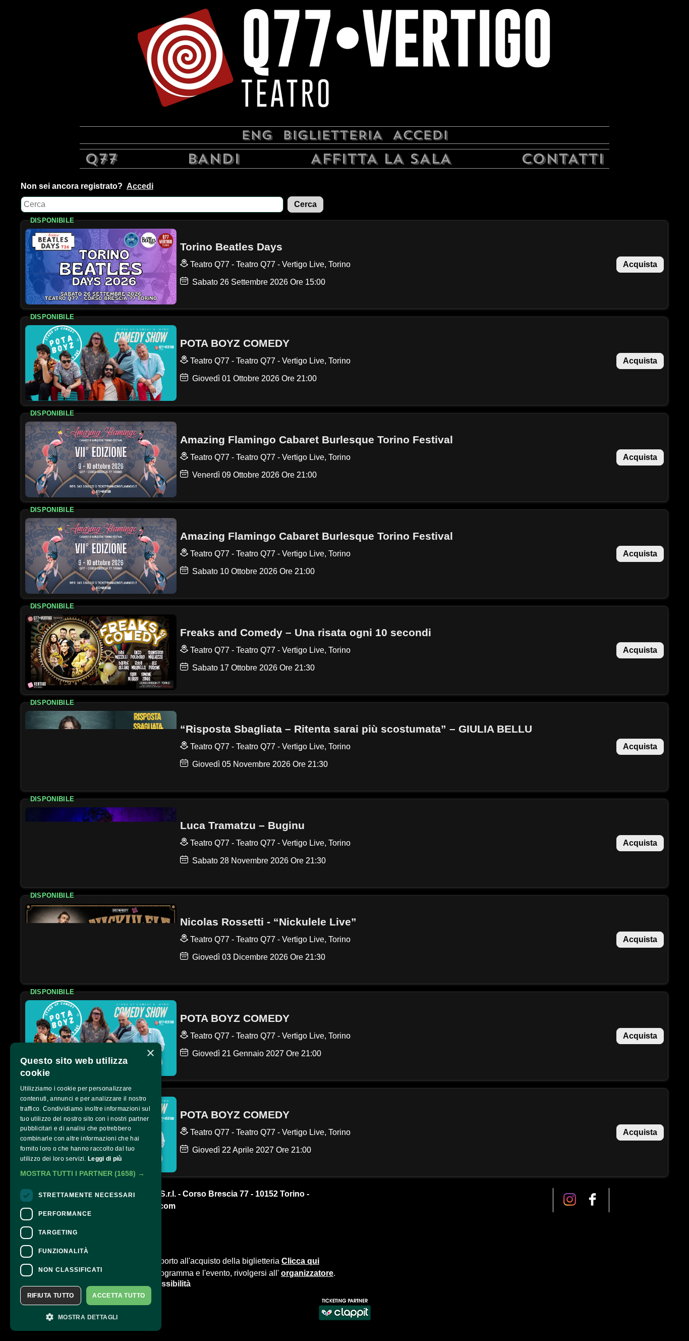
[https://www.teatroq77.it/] (344, 62)
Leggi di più (105, 1158)
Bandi (213, 158)
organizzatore (307, 1273)
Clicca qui (300, 1261)
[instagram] (592, 1200)
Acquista (640, 264)
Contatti (562, 158)
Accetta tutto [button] (118, 1295)
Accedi (420, 135)
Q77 (101, 158)
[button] (85, 1173)
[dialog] (85, 1187)
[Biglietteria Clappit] (344, 1321)
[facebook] (569, 1200)
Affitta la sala (380, 158)
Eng (256, 135)
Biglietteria (332, 135)
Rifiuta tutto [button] (50, 1295)
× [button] (150, 1053)
